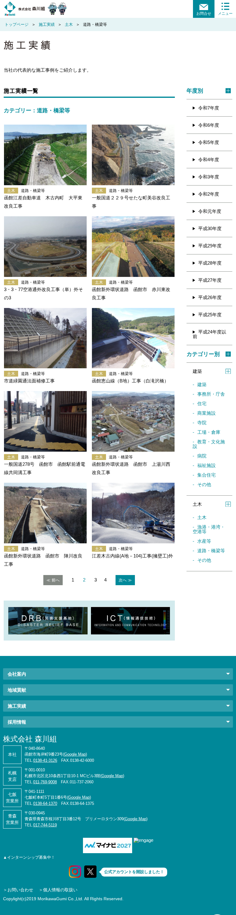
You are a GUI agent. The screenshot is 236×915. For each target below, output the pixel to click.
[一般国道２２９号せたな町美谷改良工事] (133, 155)
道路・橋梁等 (211, 550)
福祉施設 (206, 465)
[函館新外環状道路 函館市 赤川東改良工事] (133, 246)
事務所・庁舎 (211, 394)
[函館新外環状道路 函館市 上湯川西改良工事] (133, 421)
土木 (201, 517)
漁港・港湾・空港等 (209, 529)
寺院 (201, 422)
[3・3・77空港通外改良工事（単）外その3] (45, 246)
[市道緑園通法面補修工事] (45, 338)
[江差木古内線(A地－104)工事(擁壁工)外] (133, 513)
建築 (201, 384)
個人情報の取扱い (60, 889)
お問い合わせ (20, 889)
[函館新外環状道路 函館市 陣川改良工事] (45, 513)
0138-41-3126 (45, 760)
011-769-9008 (45, 782)
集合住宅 (206, 474)
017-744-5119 (45, 825)
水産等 (204, 541)
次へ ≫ (125, 580)
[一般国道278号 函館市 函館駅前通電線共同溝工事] (45, 421)
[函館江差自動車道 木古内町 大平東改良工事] (45, 155)
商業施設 (206, 413)
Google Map (75, 754)
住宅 (201, 403)
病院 (201, 455)
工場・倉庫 (208, 432)
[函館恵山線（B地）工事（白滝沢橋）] (133, 338)
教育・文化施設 (209, 444)
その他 (204, 484)
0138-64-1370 (45, 803)
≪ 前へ (53, 580)
